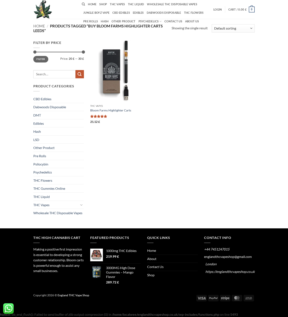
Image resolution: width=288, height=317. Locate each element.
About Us (192, 21)
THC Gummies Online (49, 188)
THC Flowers (194, 12)
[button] (217, 9)
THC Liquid (136, 4)
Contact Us (173, 21)
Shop (103, 4)
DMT (37, 115)
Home (92, 4)
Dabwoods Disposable (164, 12)
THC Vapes (117, 4)
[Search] (83, 4)
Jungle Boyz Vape (96, 12)
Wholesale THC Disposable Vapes (172, 4)
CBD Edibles (121, 12)
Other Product (123, 21)
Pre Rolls (90, 21)
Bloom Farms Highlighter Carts (110, 110)
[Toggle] (81, 204)
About (151, 259)
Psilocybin (40, 164)
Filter (40, 59)
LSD (36, 140)
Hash (105, 21)
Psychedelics (149, 21)
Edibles (138, 12)
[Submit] (79, 74)
